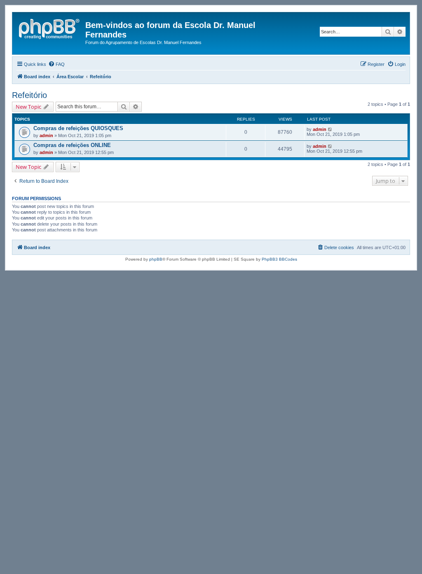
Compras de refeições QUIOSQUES (78, 128)
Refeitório (29, 95)
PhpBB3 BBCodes (279, 259)
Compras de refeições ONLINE (72, 145)
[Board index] (49, 27)
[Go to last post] (330, 129)
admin (46, 135)
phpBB (155, 259)
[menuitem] (56, 64)
